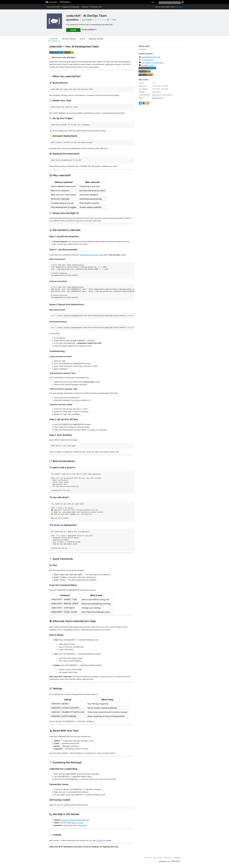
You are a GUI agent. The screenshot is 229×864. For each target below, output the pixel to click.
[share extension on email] (147, 103)
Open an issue (77, 822)
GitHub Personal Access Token (92, 255)
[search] (182, 2)
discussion (83, 825)
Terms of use (168, 858)
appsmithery (72, 19)
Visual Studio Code (53, 7)
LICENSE (99, 840)
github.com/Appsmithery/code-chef (75, 820)
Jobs (154, 858)
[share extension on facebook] (144, 103)
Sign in (153, 2)
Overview (54, 38)
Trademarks (177, 858)
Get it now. (178, 7)
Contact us (148, 858)
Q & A (82, 38)
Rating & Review (96, 38)
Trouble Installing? (88, 29)
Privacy (160, 858)
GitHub (66, 805)
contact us (93, 430)
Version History (69, 38)
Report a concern (158, 98)
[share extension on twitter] (140, 103)
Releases (62, 338)
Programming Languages (70, 7)
